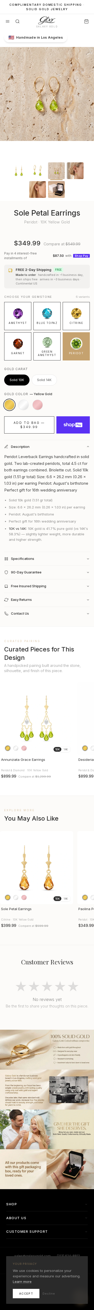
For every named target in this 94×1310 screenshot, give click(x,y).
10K (57, 749)
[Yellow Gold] (9, 405)
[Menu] (7, 21)
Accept (26, 1293)
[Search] (17, 21)
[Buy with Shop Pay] (73, 425)
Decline (49, 1293)
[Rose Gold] (37, 405)
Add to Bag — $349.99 (29, 425)
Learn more (22, 1281)
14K (65, 749)
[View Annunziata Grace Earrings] (36, 718)
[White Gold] (23, 405)
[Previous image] (6, 718)
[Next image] (67, 718)
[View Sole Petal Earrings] (36, 867)
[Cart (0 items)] (86, 21)
